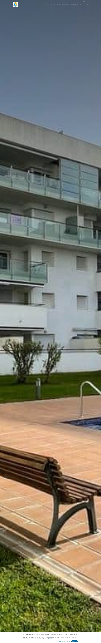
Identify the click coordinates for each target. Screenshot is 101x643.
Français (83, 1)
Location (53, 4)
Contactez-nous (74, 4)
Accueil (47, 4)
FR (83, 4)
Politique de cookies (48, 638)
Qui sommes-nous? (65, 4)
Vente (58, 4)
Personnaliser (61, 641)
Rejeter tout (68, 641)
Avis (80, 4)
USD (87, 4)
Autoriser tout (74, 641)
